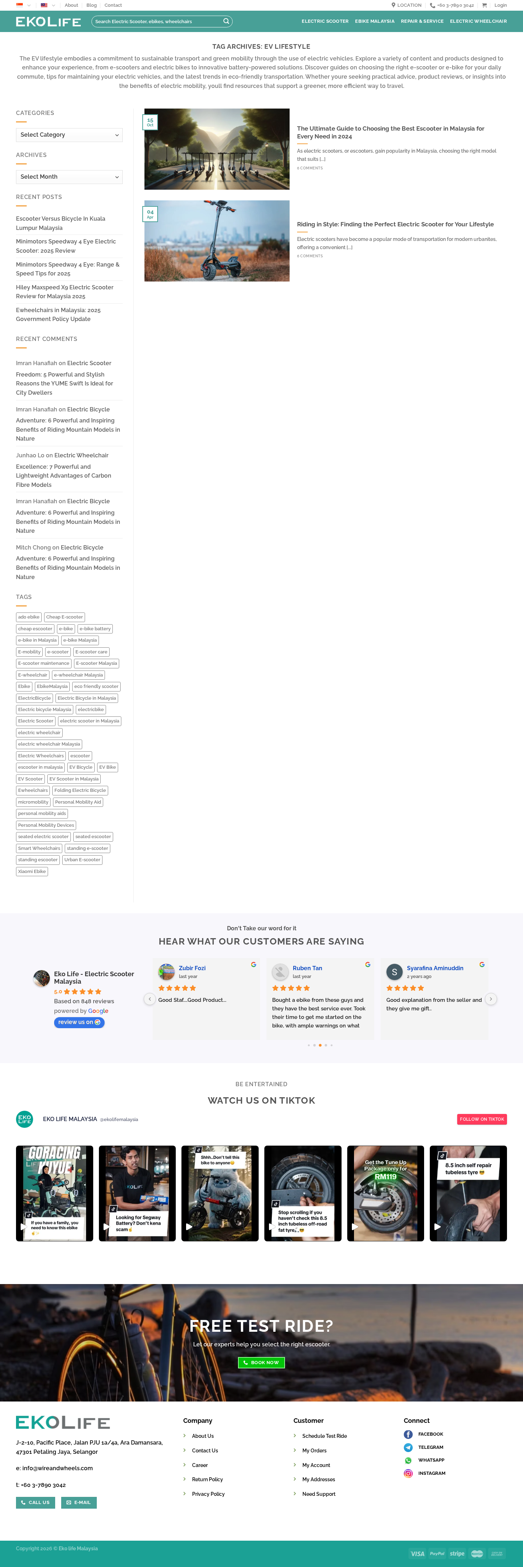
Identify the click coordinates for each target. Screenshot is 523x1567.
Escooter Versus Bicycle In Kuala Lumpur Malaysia (60, 223)
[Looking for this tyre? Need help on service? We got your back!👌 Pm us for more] (303, 1193)
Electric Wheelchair (478, 21)
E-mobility (29, 651)
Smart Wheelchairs (39, 848)
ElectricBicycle (34, 698)
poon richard (424, 968)
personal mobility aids (42, 813)
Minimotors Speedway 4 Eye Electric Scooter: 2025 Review (66, 246)
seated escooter (93, 836)
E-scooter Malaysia (96, 663)
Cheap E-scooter (64, 617)
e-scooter (58, 651)
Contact (113, 5)
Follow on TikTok (482, 1119)
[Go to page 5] (314, 1045)
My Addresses (318, 1479)
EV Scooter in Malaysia (74, 779)
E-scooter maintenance (43, 663)
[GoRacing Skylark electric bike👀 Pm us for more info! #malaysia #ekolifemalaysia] (220, 1193)
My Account (316, 1465)
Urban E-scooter (82, 859)
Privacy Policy (208, 1494)
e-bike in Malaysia (37, 640)
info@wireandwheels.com (57, 1468)
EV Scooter (30, 779)
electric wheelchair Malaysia (49, 744)
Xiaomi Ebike (32, 871)
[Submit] (226, 22)
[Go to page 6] (320, 1045)
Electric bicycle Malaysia (44, 709)
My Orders (314, 1450)
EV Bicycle (81, 767)
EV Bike (107, 767)
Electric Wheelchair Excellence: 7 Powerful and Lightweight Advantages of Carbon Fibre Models (63, 470)
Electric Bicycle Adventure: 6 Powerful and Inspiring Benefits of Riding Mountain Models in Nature (68, 424)
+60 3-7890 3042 (43, 1485)
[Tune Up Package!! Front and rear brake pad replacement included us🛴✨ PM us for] (385, 1193)
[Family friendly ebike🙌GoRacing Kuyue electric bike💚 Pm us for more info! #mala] (54, 1193)
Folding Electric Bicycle (80, 790)
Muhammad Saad (202, 968)
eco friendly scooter (96, 686)
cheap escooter (35, 628)
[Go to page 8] (332, 1045)
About (71, 5)
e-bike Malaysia (80, 640)
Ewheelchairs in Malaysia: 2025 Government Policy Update (58, 315)
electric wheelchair (39, 732)
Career (200, 1465)
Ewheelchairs (33, 790)
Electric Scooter (325, 21)
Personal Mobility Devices (46, 825)
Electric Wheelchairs (41, 755)
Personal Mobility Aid (78, 802)
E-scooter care (91, 651)
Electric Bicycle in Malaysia (87, 698)
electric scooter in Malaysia (89, 721)
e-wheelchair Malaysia (78, 675)
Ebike (24, 686)
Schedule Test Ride (324, 1436)
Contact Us (205, 1450)
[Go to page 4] (309, 1045)
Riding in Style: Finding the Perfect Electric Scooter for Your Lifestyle (395, 224)
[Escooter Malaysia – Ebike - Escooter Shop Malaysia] (48, 21)
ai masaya (306, 968)
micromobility (33, 802)
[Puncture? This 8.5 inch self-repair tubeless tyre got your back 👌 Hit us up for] (468, 1193)
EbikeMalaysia (52, 686)
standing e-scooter (87, 848)
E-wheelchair (32, 675)
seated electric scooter (43, 836)
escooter (80, 755)
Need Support (319, 1494)
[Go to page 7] (326, 1045)
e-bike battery (95, 628)
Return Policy (207, 1479)
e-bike (66, 628)
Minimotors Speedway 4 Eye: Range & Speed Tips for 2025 (68, 269)
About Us (203, 1436)
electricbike (91, 709)
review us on (75, 1022)
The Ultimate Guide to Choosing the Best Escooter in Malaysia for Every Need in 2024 (391, 132)
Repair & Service (422, 21)
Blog (91, 5)
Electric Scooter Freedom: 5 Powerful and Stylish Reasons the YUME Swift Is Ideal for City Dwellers (64, 378)
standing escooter (38, 859)
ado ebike (28, 617)
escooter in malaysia (40, 767)
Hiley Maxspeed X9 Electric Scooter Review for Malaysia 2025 (64, 292)
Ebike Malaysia (375, 21)
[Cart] (484, 5)
